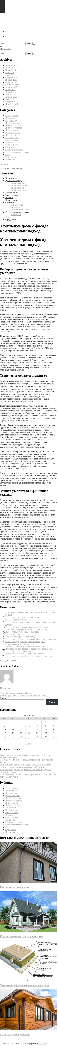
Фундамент (10, 157)
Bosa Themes (41, 1044)
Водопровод (11, 120)
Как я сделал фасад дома (14, 887)
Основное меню (7, 173)
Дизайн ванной (12, 123)
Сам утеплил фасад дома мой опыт (16, 693)
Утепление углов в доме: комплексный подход (26, 627)
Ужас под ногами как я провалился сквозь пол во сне (24, 696)
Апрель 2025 (11, 97)
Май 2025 (9, 94)
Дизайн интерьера (13, 128)
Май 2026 (9, 72)
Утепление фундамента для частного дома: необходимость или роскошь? (25, 642)
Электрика (10, 159)
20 (29, 733)
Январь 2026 (11, 80)
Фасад (8, 154)
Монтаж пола (11, 140)
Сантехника (10, 147)
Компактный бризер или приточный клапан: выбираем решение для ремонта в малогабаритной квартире (25, 765)
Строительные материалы (17, 152)
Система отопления (14, 149)
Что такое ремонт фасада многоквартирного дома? (28, 649)
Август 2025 (11, 87)
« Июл (28, 743)
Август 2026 (11, 65)
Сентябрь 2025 (12, 85)
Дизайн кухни (11, 130)
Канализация (11, 135)
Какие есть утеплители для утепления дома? (25, 646)
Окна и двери (11, 145)
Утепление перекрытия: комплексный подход (26, 629)
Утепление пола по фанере (17, 634)
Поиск (3, 698)
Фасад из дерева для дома (15, 1034)
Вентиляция (11, 118)
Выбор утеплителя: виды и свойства (22, 632)
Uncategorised (11, 115)
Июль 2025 (10, 89)
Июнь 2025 (10, 92)
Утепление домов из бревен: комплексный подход (28, 656)
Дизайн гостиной (13, 125)
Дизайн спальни (12, 132)
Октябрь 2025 (11, 82)
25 (13, 737)
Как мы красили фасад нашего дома (21, 936)
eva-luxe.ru (5, 164)
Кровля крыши (12, 137)
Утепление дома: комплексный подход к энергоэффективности (24, 618)
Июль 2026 (10, 68)
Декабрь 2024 (11, 104)
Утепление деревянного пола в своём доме (24, 985)
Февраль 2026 (11, 77)
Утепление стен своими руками (20, 651)
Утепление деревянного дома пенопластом (25, 654)
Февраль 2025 (11, 102)
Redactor (5, 688)
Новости (9, 142)
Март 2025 (10, 99)
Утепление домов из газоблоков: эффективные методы (30, 639)
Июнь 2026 (10, 70)
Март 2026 (10, 75)
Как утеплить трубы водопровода (20, 637)
